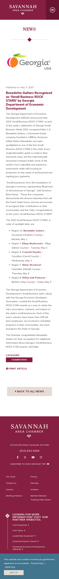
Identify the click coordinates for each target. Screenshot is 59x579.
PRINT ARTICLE (17, 368)
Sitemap (34, 483)
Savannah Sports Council (24, 541)
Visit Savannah (19, 525)
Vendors (34, 489)
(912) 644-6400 (29, 450)
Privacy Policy (37, 563)
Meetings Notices (14, 495)
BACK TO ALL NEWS (30, 391)
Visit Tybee (17, 530)
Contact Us (11, 483)
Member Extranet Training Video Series (40, 497)
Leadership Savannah (22, 536)
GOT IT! (14, 572)
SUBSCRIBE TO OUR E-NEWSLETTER (28, 464)
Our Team (10, 476)
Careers (9, 489)
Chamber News (19, 360)
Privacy (33, 476)
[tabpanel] (29, 63)
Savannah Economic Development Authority (28, 547)
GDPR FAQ (10, 567)
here (36, 346)
